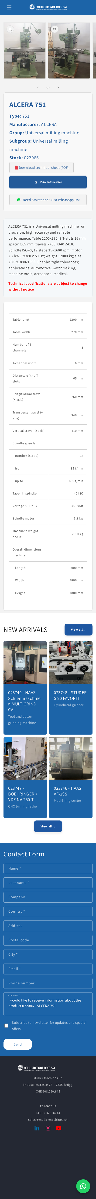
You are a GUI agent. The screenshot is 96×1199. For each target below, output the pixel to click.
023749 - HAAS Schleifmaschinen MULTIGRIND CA (24, 701)
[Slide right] (58, 87)
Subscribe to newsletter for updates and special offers (49, 1025)
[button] (9, 7)
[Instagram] (48, 1129)
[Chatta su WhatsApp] (83, 1186)
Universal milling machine (52, 133)
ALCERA (49, 124)
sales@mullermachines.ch (48, 1120)
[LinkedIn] (37, 1129)
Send (18, 1044)
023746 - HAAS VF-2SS (67, 791)
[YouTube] (59, 1129)
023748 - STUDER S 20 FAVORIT (70, 695)
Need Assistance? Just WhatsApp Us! (51, 199)
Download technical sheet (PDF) (44, 167)
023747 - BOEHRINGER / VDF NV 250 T (22, 793)
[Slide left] (38, 87)
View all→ (78, 630)
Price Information (51, 182)
